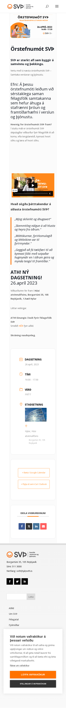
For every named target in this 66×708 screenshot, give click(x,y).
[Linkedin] (36, 526)
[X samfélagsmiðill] (29, 526)
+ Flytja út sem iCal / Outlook (34, 484)
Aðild (11, 608)
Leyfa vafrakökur (33, 674)
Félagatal (14, 619)
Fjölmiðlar (14, 625)
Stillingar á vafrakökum (33, 684)
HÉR (21, 325)
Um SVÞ (13, 613)
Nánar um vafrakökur (19, 665)
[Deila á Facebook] (22, 526)
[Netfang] (43, 526)
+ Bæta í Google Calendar (33, 472)
